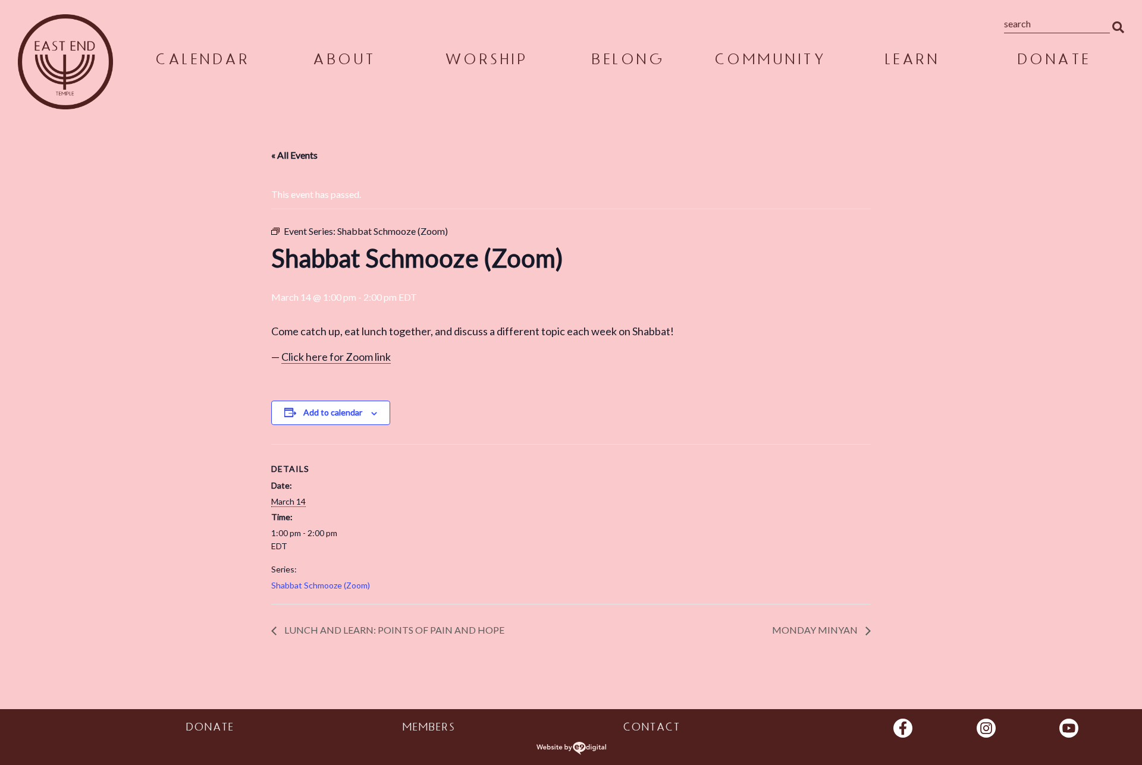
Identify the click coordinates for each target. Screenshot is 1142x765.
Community (770, 61)
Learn (911, 61)
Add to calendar (332, 412)
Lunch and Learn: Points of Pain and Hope (393, 629)
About (343, 61)
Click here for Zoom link (336, 356)
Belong (627, 61)
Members (428, 728)
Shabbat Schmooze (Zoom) (320, 585)
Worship (486, 61)
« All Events (294, 154)
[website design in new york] (571, 748)
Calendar (202, 61)
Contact (651, 728)
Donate (1053, 61)
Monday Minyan (815, 629)
